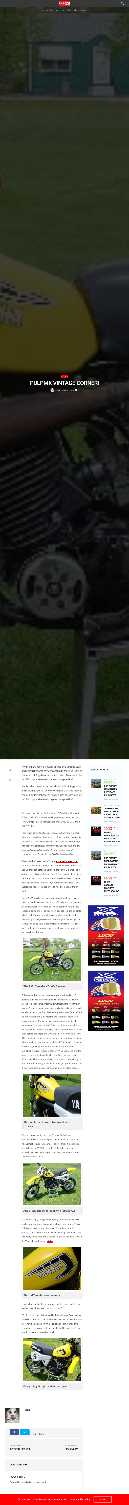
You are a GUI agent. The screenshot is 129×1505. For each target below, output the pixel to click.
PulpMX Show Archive (111, 828)
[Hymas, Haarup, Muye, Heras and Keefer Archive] (96, 830)
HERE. (50, 1241)
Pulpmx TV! (72, 1449)
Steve (57, 390)
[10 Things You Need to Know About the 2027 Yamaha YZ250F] (96, 809)
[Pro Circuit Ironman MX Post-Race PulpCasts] (96, 783)
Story (64, 377)
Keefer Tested (111, 805)
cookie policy (83, 1499)
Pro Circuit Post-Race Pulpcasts (110, 781)
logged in (25, 1482)
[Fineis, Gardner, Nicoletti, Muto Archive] (96, 879)
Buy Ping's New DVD (20, 1449)
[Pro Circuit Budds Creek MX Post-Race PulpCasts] (96, 855)
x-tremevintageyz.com (67, 861)
